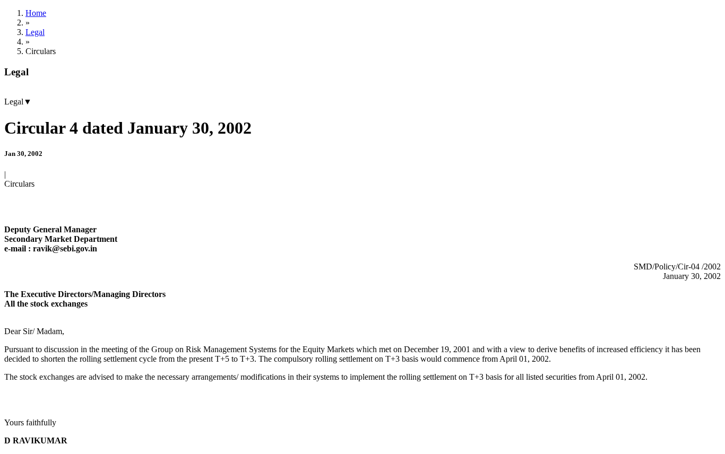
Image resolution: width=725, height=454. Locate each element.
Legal (35, 32)
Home (35, 13)
